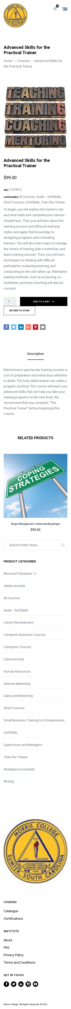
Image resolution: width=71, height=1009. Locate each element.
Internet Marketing (17, 684)
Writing (9, 781)
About (8, 940)
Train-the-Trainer (53, 202)
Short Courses (14, 202)
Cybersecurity (14, 659)
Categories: (11, 197)
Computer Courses (17, 647)
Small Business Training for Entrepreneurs (34, 720)
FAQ (6, 947)
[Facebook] (6, 984)
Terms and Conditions (20, 962)
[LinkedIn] (21, 984)
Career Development (18, 622)
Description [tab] (35, 354)
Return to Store (19, 310)
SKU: (6, 190)
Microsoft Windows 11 (20, 573)
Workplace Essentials (19, 769)
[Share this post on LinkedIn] (21, 327)
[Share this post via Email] (43, 327)
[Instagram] (28, 984)
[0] (55, 9)
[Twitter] (13, 984)
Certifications (13, 918)
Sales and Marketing (18, 696)
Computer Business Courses (25, 635)
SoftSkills (33, 202)
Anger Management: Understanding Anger (35, 523)
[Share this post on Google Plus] (28, 327)
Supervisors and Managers (23, 745)
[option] (35, 498)
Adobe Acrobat (14, 586)
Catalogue (11, 911)
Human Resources (17, 671)
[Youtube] (35, 984)
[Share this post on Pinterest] (35, 327)
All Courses (27, 197)
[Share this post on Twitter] (13, 327)
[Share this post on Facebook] (6, 327)
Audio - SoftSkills (48, 197)
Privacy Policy (14, 955)
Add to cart (41, 301)
